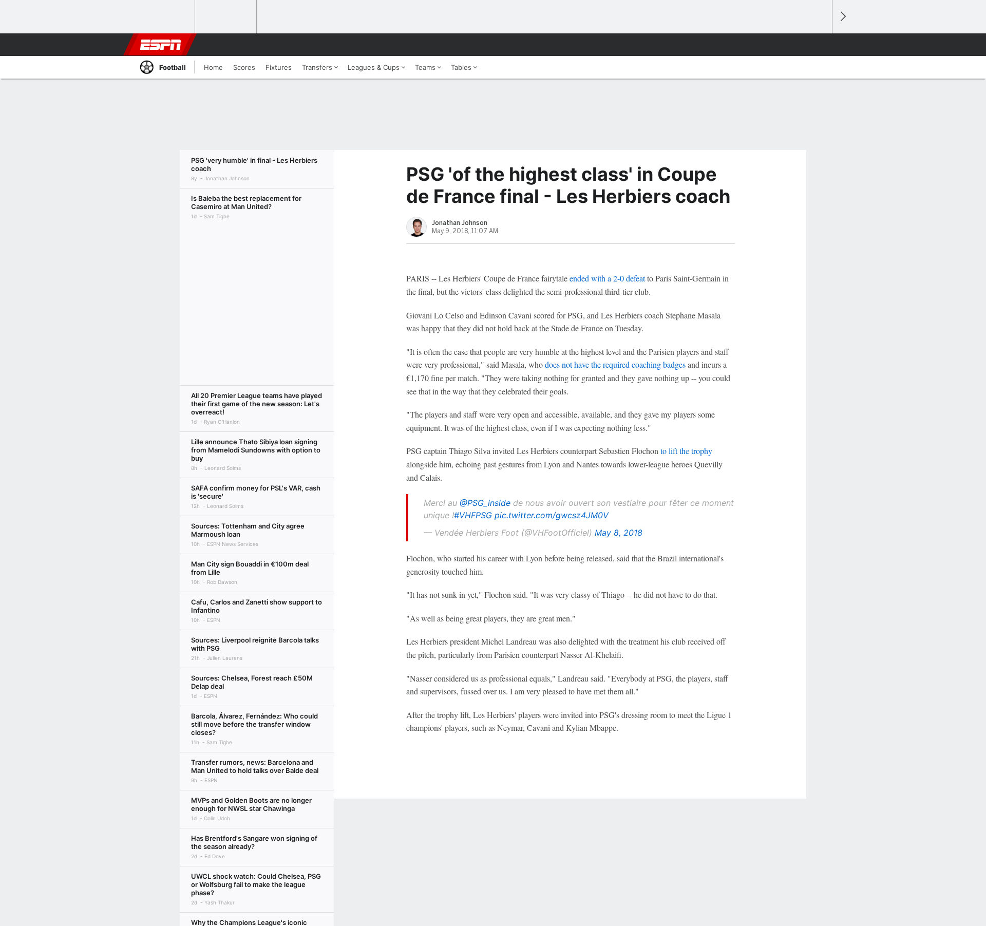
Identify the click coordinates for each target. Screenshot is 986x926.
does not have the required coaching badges (615, 364)
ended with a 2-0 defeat (607, 278)
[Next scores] (842, 16)
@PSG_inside (485, 503)
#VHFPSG (473, 515)
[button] (820, 44)
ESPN (160, 44)
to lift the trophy (686, 450)
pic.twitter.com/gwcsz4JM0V (552, 515)
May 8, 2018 (618, 532)
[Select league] (165, 17)
